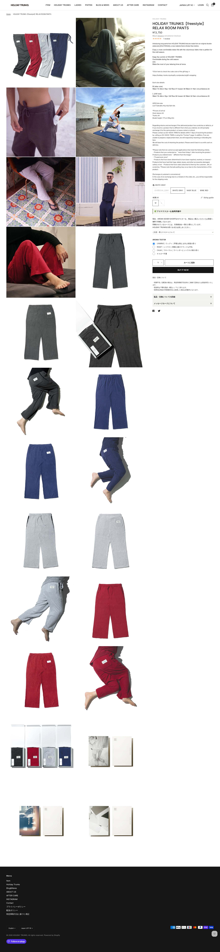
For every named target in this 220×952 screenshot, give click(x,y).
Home (8, 14)
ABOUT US (118, 5)
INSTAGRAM (148, 5)
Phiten (88, 5)
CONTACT (162, 5)
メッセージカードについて (164, 303)
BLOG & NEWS (102, 5)
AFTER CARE (133, 5)
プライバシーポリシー (15, 906)
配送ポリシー (12, 910)
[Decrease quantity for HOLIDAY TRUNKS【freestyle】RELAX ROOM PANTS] (154, 263)
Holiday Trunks (13, 884)
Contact (9, 903)
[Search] (207, 5)
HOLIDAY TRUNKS (62, 5)
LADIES (77, 5)
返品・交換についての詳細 (164, 297)
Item (8, 881)
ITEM (48, 5)
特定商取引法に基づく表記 (17, 914)
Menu (9, 876)
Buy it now (183, 270)
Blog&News (11, 888)
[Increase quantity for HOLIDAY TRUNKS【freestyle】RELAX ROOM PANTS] (161, 263)
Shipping (160, 36)
